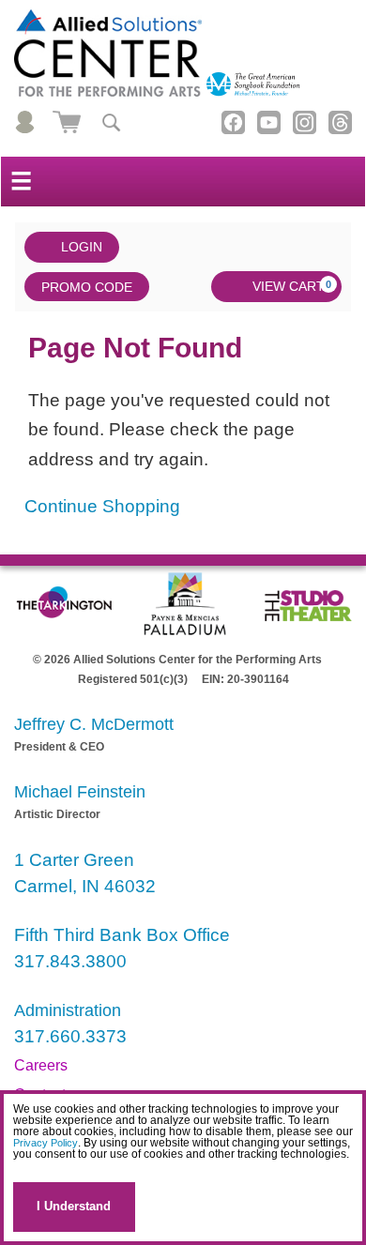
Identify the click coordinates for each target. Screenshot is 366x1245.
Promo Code (86, 287)
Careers (41, 1065)
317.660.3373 (70, 1036)
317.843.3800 (70, 961)
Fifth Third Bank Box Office (122, 935)
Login (81, 246)
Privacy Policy (45, 1142)
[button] (16, 1171)
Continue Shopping (102, 506)
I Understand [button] (74, 1206)
